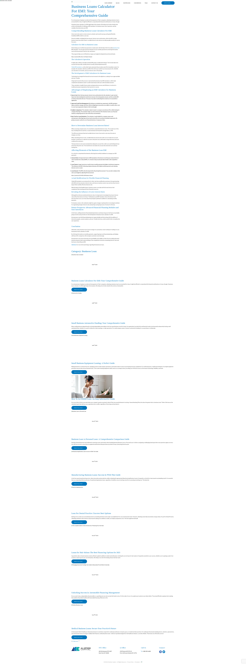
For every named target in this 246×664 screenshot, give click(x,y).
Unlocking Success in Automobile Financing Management (95, 593)
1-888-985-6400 (146, 651)
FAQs (146, 3)
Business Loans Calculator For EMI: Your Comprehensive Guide (97, 281)
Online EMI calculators (76, 67)
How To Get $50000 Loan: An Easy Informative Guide (93, 399)
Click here (73, 244)
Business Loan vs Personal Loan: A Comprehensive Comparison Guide (100, 439)
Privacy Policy (130, 662)
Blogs (117, 3)
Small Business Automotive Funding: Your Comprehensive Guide (98, 323)
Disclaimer (137, 662)
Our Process (126, 3)
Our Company (108, 3)
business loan (116, 47)
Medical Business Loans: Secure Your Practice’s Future (93, 628)
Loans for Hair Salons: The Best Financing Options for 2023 (95, 552)
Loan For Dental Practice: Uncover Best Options (91, 513)
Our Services (137, 3)
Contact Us (154, 3)
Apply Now (167, 3)
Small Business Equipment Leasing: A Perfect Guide (93, 363)
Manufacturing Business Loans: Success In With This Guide (95, 475)
